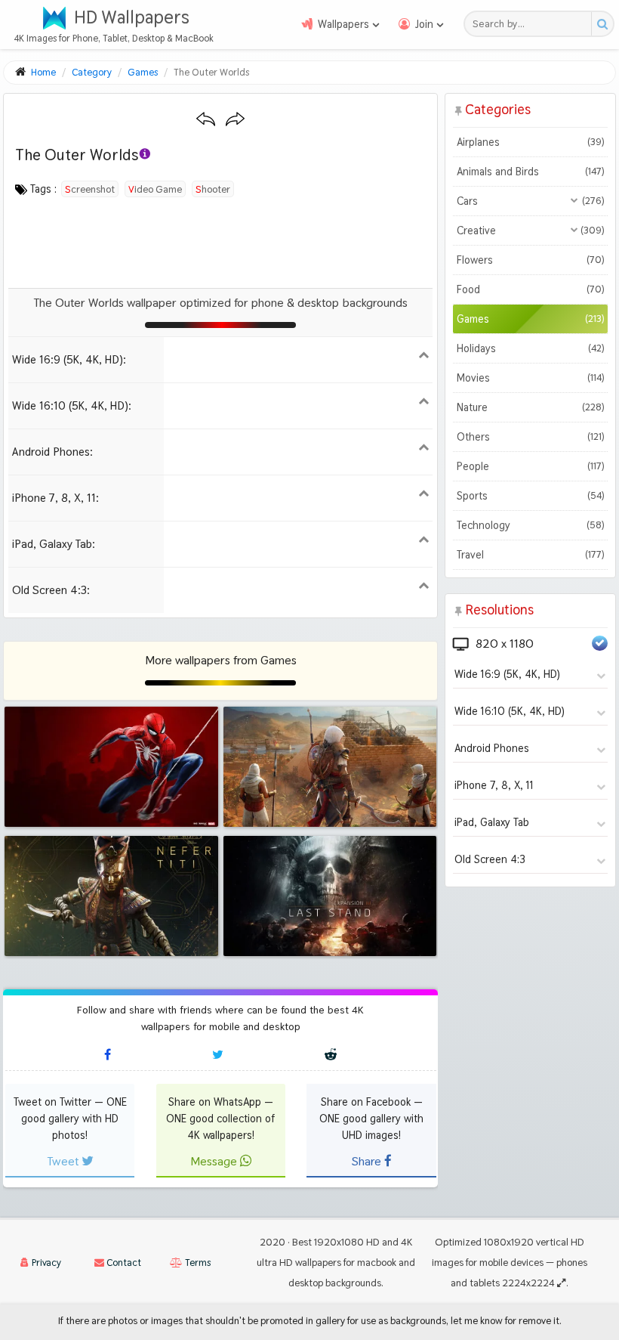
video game (155, 189)
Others (530, 437)
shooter (213, 189)
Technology (530, 525)
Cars (530, 201)
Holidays (530, 348)
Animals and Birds (530, 171)
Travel (530, 555)
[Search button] (602, 24)
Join (424, 24)
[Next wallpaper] (235, 120)
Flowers (530, 260)
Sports (530, 496)
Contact (122, 1262)
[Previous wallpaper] (205, 120)
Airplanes (530, 142)
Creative (530, 230)
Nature (530, 407)
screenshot (90, 189)
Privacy (45, 1262)
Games (530, 319)
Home (43, 72)
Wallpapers (343, 24)
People (530, 466)
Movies (530, 378)
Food (530, 289)
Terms (197, 1262)
